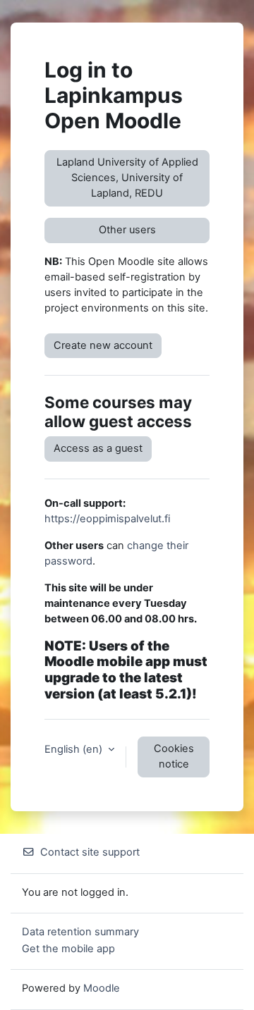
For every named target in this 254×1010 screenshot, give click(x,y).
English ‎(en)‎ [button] (74, 749)
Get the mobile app (68, 948)
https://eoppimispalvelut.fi (107, 518)
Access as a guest (98, 448)
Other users (127, 229)
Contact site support (90, 852)
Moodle (101, 988)
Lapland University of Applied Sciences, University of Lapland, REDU (127, 177)
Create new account (103, 345)
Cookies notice (174, 756)
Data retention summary (80, 931)
